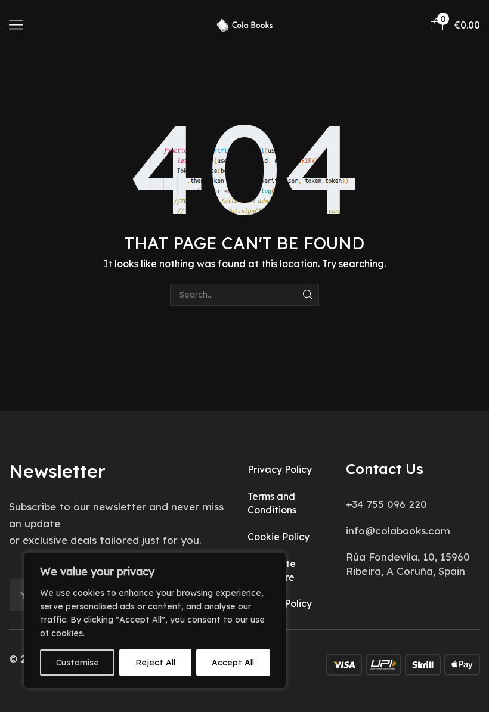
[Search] (308, 295)
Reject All (155, 662)
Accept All (233, 662)
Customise (77, 662)
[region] (155, 620)
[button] (16, 25)
